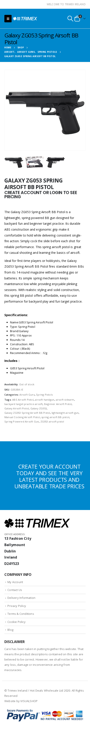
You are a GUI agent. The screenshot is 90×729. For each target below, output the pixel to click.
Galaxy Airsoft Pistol (16, 408)
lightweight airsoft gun (65, 412)
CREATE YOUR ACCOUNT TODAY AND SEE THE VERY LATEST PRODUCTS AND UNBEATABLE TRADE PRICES (49, 476)
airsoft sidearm (65, 399)
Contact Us (14, 590)
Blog (10, 630)
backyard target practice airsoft (23, 404)
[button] (8, 18)
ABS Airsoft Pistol (23, 399)
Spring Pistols (44, 394)
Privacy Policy (16, 606)
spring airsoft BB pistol (55, 417)
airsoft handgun (44, 399)
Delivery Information (21, 598)
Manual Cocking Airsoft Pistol (22, 417)
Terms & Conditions (20, 614)
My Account (15, 582)
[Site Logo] (25, 18)
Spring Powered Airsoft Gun (21, 421)
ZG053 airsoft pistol (52, 421)
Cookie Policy (16, 622)
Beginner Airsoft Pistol (58, 404)
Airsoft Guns (27, 394)
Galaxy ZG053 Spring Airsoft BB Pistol (27, 412)
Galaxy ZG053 (38, 408)
